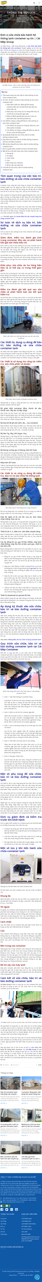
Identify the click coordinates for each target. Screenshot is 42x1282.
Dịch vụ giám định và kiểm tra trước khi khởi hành (20, 149)
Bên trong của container (15, 163)
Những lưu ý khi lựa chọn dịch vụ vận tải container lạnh (30, 1126)
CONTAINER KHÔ (26, 1221)
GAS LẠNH (24, 1232)
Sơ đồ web (3, 1234)
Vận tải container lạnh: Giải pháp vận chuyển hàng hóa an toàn (9, 1094)
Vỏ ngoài (10, 156)
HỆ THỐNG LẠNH (26, 1226)
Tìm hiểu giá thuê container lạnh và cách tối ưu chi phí (31, 1159)
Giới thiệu (3, 1221)
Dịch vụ (2, 1226)
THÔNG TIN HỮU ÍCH (28, 18)
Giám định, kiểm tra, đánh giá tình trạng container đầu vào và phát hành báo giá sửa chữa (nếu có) (22, 107)
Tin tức (18, 18)
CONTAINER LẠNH (26, 1218)
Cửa (8, 160)
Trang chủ (11, 18)
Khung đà (10, 153)
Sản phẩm (3, 1224)
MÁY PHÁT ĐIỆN (25, 1234)
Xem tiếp (2, 1103)
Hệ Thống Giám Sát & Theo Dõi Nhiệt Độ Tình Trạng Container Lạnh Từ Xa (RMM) (30, 1239)
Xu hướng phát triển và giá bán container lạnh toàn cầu (9, 1126)
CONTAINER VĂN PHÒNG (28, 1224)
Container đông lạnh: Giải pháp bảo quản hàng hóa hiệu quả (31, 1094)
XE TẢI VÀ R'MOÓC (26, 1229)
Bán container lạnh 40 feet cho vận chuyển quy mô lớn (9, 1159)
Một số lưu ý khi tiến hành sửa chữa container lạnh (20, 151)
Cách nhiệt (10, 158)
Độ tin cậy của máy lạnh (15, 165)
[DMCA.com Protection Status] (5, 1205)
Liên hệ (2, 1232)
